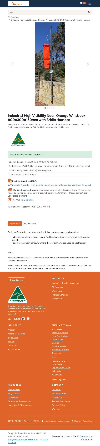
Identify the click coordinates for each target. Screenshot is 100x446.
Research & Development (19, 401)
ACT (54, 356)
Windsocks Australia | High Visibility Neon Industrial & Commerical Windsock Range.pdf (50, 185)
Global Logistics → (60, 380)
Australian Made (59, 393)
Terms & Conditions (61, 401)
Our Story (56, 389)
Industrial (12, 345)
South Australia (59, 346)
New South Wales (60, 336)
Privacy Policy (58, 405)
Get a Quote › (16, 280)
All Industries (14, 349)
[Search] (89, 12)
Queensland (57, 339)
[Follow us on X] (9, 318)
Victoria (55, 343)
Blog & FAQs (13, 393)
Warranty (56, 409)
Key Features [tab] (30, 223)
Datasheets (57, 298)
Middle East (57, 374)
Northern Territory (60, 349)
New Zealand (58, 364)
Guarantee (29, 200)
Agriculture (13, 337)
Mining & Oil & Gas (16, 334)
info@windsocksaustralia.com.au (56, 421)
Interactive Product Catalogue (66, 283)
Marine (11, 341)
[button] (12, 64)
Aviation (11, 330)
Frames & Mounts (60, 295)
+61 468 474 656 (32, 421)
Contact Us (57, 397)
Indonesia (56, 371)
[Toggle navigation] (89, 3)
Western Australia (60, 332)
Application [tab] (15, 223)
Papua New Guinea (61, 367)
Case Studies (14, 389)
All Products (13, 17)
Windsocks (57, 291)
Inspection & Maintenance (20, 405)
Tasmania (56, 353)
